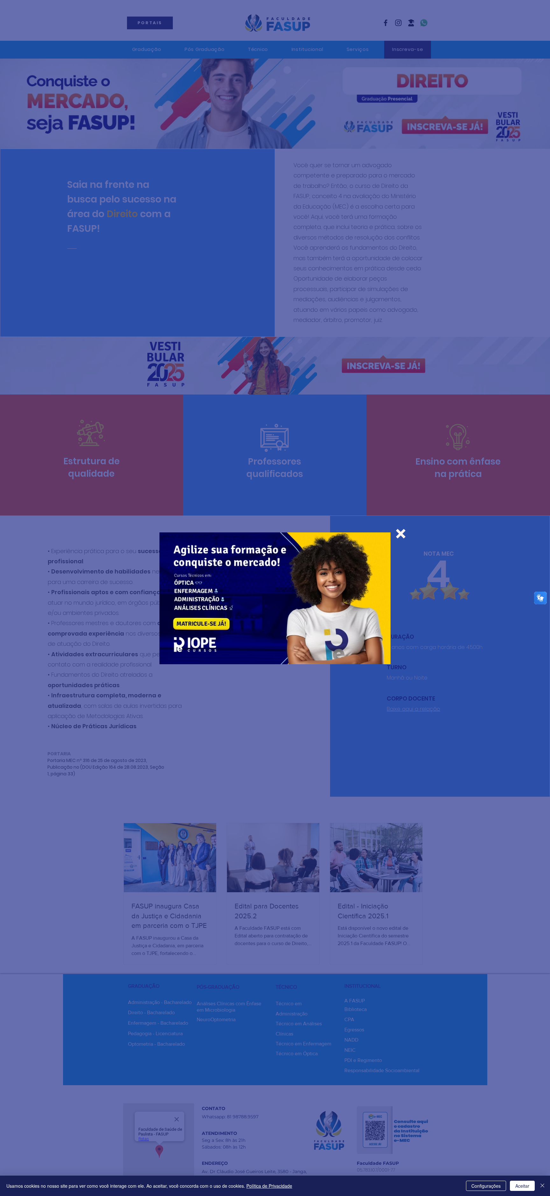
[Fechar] (542, 1186)
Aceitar (522, 1186)
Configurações (486, 1186)
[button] (400, 533)
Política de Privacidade (269, 1186)
